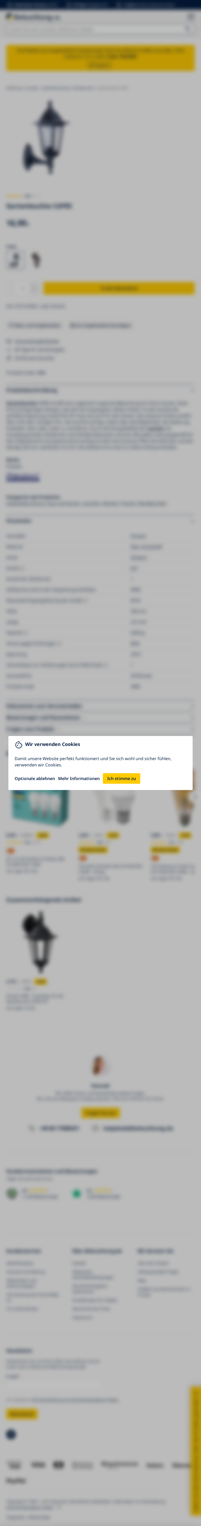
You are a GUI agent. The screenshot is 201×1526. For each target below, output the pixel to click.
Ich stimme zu (121, 778)
